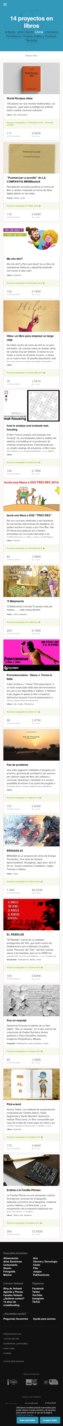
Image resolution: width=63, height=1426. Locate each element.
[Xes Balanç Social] (31, 1382)
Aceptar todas (50, 1420)
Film (35, 1268)
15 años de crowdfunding (11, 1303)
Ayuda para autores (44, 1318)
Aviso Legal (9, 1348)
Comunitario (10, 1264)
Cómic (36, 1264)
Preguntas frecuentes (15, 1318)
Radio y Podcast (45, 36)
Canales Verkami (12, 1295)
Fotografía (9, 1271)
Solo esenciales (27, 1420)
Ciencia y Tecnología (45, 1261)
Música (7, 1274)
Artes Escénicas (12, 1261)
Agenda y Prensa (13, 1291)
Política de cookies (24, 1415)
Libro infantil (25, 32)
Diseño (7, 1268)
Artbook (10, 32)
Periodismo (13, 36)
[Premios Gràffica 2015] (12, 1382)
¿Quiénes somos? (13, 1298)
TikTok (36, 1301)
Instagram (38, 1298)
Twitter (36, 1291)
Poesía (27, 36)
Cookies (7, 1353)
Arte (35, 1258)
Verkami (32, 5)
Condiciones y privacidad (15, 1343)
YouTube (37, 1295)
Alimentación (10, 1258)
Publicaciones (41, 1274)
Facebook (38, 1288)
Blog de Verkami (12, 1288)
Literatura (51, 32)
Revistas (31, 40)
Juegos (37, 1271)
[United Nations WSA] (51, 1382)
